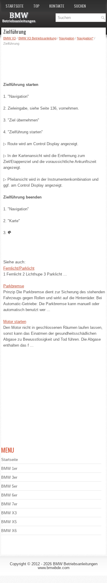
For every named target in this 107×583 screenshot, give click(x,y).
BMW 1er (9, 468)
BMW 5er (9, 486)
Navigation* (85, 38)
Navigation (66, 38)
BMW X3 (9, 38)
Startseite (14, 6)
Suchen (80, 6)
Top (36, 6)
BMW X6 (9, 530)
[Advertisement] (54, 62)
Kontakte (56, 6)
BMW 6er (9, 495)
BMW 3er (9, 477)
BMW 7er (9, 504)
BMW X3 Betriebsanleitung (37, 38)
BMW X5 (9, 522)
